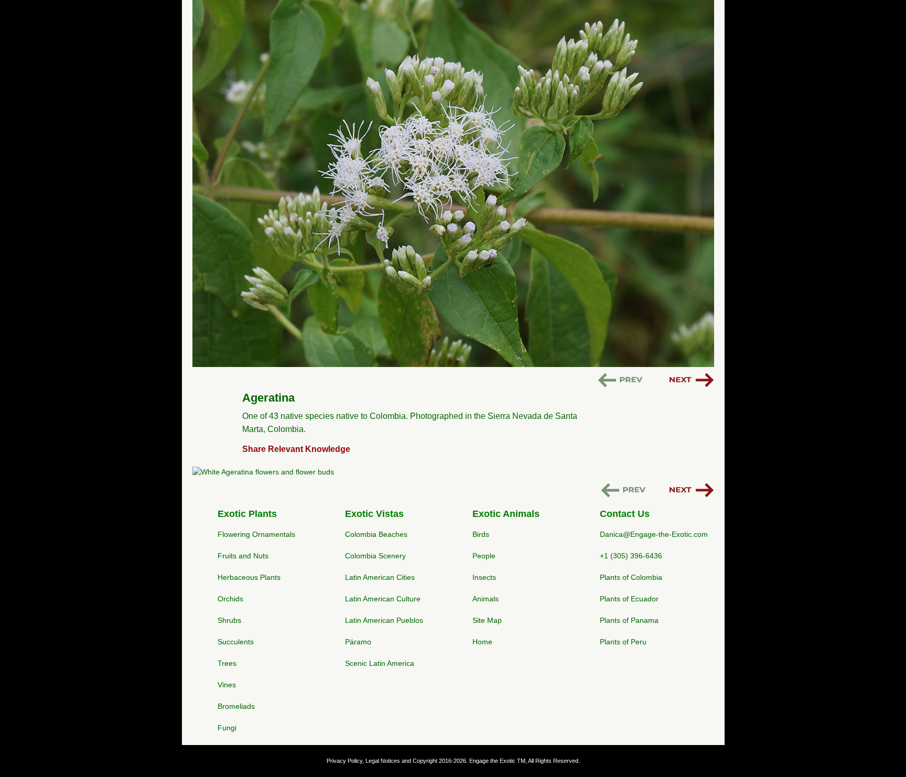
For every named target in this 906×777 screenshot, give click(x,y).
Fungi (227, 728)
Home (482, 642)
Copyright (425, 761)
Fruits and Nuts (243, 556)
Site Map (487, 620)
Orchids (230, 599)
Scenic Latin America (379, 663)
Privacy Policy (344, 761)
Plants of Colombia (631, 577)
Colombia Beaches (376, 534)
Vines (227, 685)
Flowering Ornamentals (256, 534)
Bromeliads (236, 706)
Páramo (358, 642)
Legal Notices (382, 761)
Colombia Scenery (375, 556)
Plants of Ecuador (629, 599)
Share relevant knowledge (296, 449)
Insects (484, 577)
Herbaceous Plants (249, 577)
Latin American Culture (382, 599)
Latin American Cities (380, 577)
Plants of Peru (623, 642)
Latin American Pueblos (384, 620)
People (483, 556)
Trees (227, 663)
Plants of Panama (629, 620)
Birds (480, 534)
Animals (485, 599)
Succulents (236, 642)
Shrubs (229, 620)
